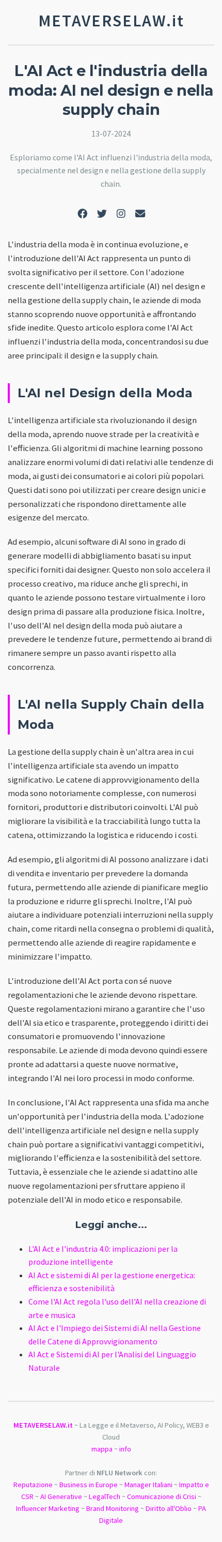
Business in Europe (88, 1484)
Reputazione (33, 1484)
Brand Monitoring (112, 1508)
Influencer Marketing (48, 1508)
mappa (102, 1449)
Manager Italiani (148, 1484)
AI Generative (61, 1496)
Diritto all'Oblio (169, 1508)
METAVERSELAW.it (43, 1425)
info (125, 1449)
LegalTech (104, 1496)
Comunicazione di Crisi (161, 1496)
